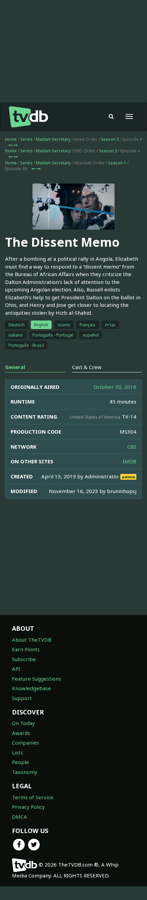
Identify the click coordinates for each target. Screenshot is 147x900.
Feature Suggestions (36, 678)
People (20, 762)
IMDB (129, 461)
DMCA (19, 816)
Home (11, 139)
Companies (25, 742)
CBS (131, 446)
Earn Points (26, 649)
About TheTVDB (31, 639)
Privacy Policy (28, 806)
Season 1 (117, 163)
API (16, 668)
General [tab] (15, 367)
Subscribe (24, 659)
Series (26, 139)
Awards (21, 732)
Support (22, 698)
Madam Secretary (53, 139)
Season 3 (110, 139)
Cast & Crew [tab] (87, 367)
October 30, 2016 (115, 386)
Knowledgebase (31, 688)
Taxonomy (24, 771)
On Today (23, 723)
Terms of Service (32, 797)
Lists (17, 752)
